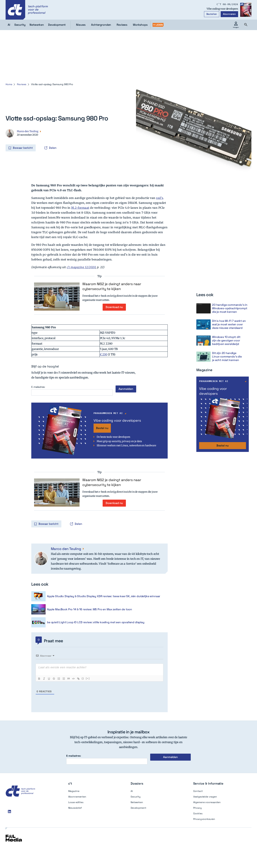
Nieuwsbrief (75, 807)
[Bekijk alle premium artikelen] (158, 25)
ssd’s (159, 198)
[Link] (78, 679)
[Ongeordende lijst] (63, 679)
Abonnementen (77, 796)
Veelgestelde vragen (205, 796)
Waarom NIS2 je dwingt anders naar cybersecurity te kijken (111, 286)
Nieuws (80, 25)
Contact (198, 791)
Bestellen (211, 14)
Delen (52, 148)
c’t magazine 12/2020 (81, 267)
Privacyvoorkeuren (204, 819)
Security (136, 796)
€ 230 (103, 354)
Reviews (122, 25)
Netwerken (137, 802)
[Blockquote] (68, 679)
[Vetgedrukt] (39, 679)
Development (138, 807)
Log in (10, 140)
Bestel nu (102, 428)
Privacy (197, 807)
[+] (88, 678)
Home (9, 84)
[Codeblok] (73, 679)
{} (83, 678)
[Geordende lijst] (58, 679)
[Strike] (53, 679)
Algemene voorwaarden (207, 802)
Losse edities (75, 802)
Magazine (73, 791)
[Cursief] (44, 679)
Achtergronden (101, 25)
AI (132, 791)
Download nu (114, 307)
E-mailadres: (38, 386)
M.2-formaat (80, 207)
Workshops (140, 25)
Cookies (197, 813)
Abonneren (229, 14)
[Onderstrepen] (49, 679)
